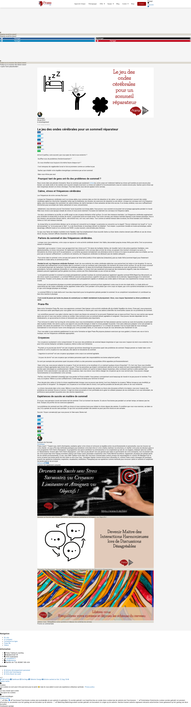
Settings (24, 679)
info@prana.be (11, 660)
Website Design (36, 679)
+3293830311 (11, 659)
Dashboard (16, 679)
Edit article (6, 679)
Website (40, 463)
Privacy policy (90, 687)
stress (92, 183)
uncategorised (44, 122)
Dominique (41, 118)
